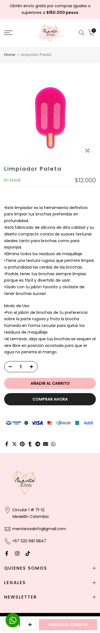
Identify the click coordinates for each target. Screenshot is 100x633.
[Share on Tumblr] (30, 444)
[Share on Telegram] (37, 444)
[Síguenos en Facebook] (6, 553)
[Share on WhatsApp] (53, 444)
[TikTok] (27, 553)
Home (9, 54)
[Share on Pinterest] (22, 444)
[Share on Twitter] (14, 444)
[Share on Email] (45, 444)
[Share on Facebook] (6, 444)
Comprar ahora (50, 399)
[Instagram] (17, 553)
